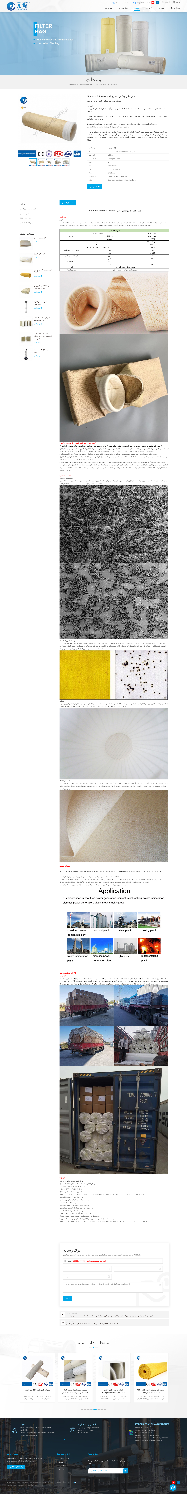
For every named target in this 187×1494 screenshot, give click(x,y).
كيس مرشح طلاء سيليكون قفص (42, 350)
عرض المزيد (37, 242)
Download (175, 8)
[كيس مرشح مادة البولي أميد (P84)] (26, 275)
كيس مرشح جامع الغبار (28, 209)
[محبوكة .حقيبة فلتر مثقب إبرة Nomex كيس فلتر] (150, 1370)
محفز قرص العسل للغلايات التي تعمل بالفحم (42, 318)
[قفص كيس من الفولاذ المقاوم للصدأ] (26, 307)
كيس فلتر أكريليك (39, 254)
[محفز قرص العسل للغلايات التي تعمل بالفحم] (26, 323)
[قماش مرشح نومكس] (26, 243)
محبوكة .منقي (25, 213)
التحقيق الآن (93, 187)
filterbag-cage (88, 1430)
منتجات (137, 8)
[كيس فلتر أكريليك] (26, 259)
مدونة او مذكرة (11, 1485)
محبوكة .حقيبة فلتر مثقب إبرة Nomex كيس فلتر (150, 1391)
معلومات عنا (123, 8)
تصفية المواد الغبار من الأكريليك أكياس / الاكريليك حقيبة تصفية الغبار (112, 1391)
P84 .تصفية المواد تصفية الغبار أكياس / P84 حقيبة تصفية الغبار (74, 1391)
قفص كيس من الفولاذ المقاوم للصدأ (41, 303)
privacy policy (37, 1485)
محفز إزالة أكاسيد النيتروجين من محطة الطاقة (43, 287)
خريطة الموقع (22, 1485)
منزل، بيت (108, 8)
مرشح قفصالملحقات (27, 223)
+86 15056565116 (122, 3)
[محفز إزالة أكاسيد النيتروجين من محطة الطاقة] (26, 291)
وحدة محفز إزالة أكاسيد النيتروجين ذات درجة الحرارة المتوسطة (43, 336)
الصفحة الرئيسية (64, 1459)
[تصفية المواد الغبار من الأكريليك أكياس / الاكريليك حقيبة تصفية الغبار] (112, 1370)
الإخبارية (149, 8)
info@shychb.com (143, 3)
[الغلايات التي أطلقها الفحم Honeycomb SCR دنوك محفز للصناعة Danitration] (36, 1370)
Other (82, 84)
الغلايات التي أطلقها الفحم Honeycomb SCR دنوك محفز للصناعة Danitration (36, 1391)
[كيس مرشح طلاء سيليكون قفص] (26, 355)
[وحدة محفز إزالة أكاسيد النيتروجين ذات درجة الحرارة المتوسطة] (26, 339)
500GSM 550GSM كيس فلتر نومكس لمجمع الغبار (89, 1261)
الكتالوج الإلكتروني (14, 1466)
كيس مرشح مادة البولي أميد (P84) (43, 271)
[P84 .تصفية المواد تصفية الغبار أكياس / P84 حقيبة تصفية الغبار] (74, 1370)
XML (29, 1485)
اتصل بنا (161, 8)
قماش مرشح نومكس (40, 238)
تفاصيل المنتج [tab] (67, 202)
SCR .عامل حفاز (25, 218)
